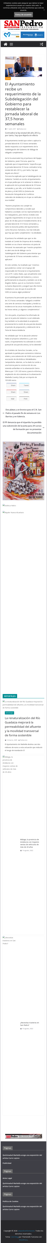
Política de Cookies (10, 1201)
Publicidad (7, 1163)
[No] (44, 10)
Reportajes (9, 713)
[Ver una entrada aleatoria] (41, 44)
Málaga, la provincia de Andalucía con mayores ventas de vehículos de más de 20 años (29, 843)
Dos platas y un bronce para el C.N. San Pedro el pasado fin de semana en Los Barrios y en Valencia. (23, 413)
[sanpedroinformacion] (5, 44)
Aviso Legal (7, 1178)
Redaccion (22, 129)
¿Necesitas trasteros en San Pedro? (29, 1023)
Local (8, 78)
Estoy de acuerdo (23, 14)
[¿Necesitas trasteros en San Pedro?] (10, 1025)
